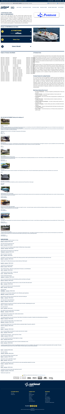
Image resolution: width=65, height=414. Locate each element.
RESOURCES (47, 391)
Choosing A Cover (47, 399)
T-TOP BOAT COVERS (35, 7)
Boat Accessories (47, 401)
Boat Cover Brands (47, 398)
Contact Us (30, 398)
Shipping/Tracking (31, 394)
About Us (30, 393)
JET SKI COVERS (60, 7)
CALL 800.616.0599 (50, 0)
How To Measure (47, 397)
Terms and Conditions (32, 401)
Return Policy (31, 395)
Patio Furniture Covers (32, 409)
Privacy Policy (31, 399)
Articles (46, 394)
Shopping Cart (13, 394)
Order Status (12, 393)
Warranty (30, 397)
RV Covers (43, 409)
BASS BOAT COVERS (43, 7)
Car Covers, (40, 409)
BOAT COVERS (19, 7)
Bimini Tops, (28, 409)
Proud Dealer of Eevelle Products (49, 402)
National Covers (22, 409)
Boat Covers (26, 409)
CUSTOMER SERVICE (15, 391)
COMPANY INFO (32, 391)
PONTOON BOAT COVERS (27, 7)
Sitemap (46, 393)
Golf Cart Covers (37, 409)
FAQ (45, 395)
